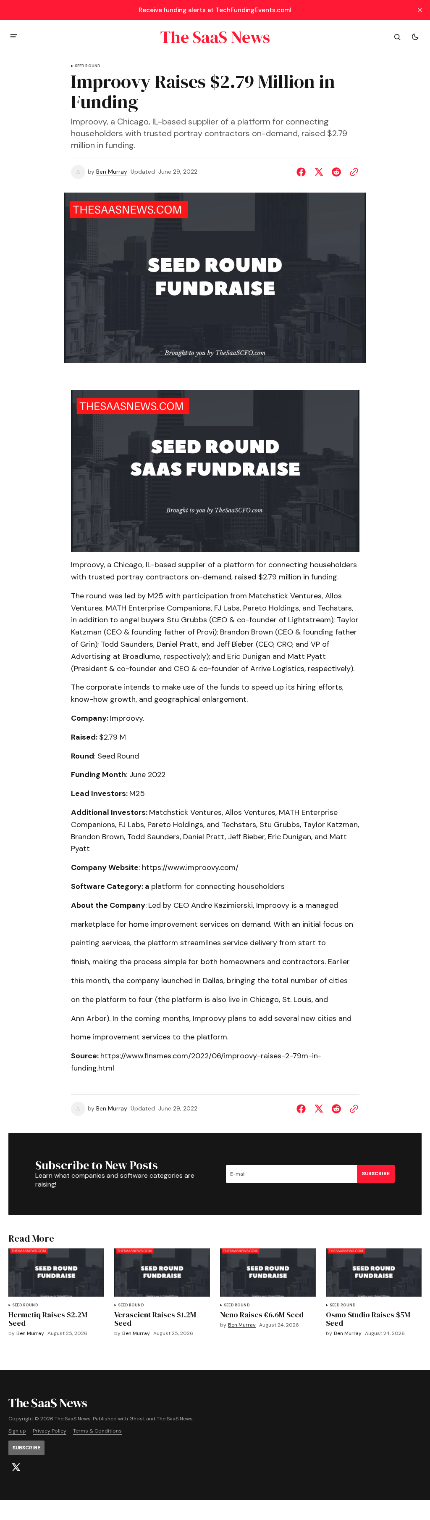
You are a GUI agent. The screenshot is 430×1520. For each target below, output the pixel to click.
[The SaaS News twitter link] (16, 1467)
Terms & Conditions (97, 1431)
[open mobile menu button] (13, 37)
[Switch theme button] (415, 37)
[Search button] (397, 37)
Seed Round (88, 66)
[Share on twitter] (319, 172)
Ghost (137, 1419)
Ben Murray (111, 171)
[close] (420, 10)
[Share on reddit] (336, 172)
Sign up (17, 1431)
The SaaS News (175, 1419)
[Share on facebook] (303, 172)
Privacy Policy (49, 1431)
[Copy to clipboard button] (352, 172)
